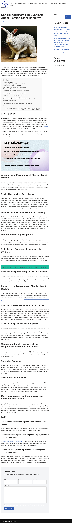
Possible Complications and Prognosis (13, 97)
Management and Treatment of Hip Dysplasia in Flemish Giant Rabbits (19, 98)
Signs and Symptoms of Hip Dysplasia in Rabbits (16, 92)
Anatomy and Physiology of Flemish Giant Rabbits (14, 83)
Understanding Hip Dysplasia (9, 88)
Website (35, 479)
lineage (46, 126)
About (11, 3)
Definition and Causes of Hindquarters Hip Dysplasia (17, 90)
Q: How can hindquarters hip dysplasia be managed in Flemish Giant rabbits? (23, 109)
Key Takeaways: (9, 82)
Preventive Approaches (10, 100)
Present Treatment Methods (11, 102)
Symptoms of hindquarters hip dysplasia (12, 441)
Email (20, 479)
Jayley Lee (4, 21)
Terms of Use (53, 3)
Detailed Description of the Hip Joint (13, 85)
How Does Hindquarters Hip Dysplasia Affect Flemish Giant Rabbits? (61, 33)
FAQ (4, 105)
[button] (39, 80)
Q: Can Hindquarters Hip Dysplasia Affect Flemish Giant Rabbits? (20, 106)
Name (6, 479)
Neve (2, 521)
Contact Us (13, 5)
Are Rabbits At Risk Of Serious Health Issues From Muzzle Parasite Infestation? (61, 51)
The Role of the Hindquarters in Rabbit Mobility (15, 87)
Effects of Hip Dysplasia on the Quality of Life (15, 95)
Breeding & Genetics (20, 3)
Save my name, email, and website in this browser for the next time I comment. (24, 505)
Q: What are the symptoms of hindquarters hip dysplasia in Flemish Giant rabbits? (24, 108)
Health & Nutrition (32, 3)
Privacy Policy (62, 3)
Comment (6, 485)
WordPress (13, 521)
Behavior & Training (43, 3)
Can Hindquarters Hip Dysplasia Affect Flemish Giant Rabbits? (17, 103)
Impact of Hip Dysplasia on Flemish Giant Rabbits (14, 93)
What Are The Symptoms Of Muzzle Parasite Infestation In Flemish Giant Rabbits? (61, 44)
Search (55, 14)
